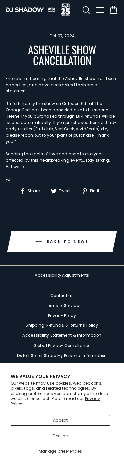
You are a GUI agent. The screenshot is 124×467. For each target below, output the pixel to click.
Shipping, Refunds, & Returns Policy (62, 325)
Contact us (62, 295)
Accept (60, 420)
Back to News (67, 241)
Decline (60, 435)
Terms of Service (62, 305)
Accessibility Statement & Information (61, 335)
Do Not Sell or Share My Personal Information (62, 355)
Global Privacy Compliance (61, 345)
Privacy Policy (62, 315)
